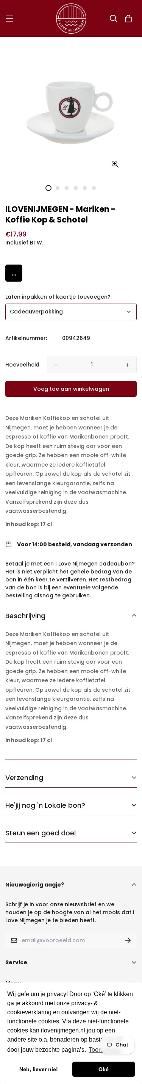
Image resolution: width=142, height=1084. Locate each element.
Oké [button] (103, 1069)
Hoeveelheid (22, 364)
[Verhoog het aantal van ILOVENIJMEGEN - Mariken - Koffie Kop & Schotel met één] (127, 365)
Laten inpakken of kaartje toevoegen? (58, 297)
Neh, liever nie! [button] (38, 1069)
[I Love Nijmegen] (71, 18)
